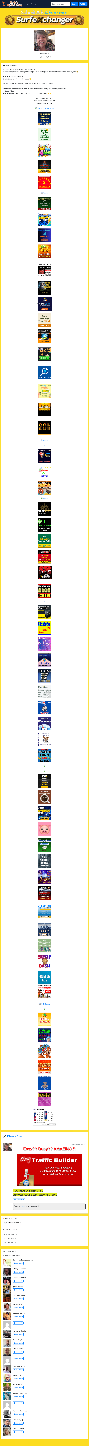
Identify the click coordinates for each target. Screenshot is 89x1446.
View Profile (19, 1263)
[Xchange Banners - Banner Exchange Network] (44, 108)
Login (23, 1206)
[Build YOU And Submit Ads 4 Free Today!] (44, 12)
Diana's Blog (14, 1136)
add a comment (19, 1200)
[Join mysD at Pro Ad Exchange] (44, 428)
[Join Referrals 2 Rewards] (44, 182)
